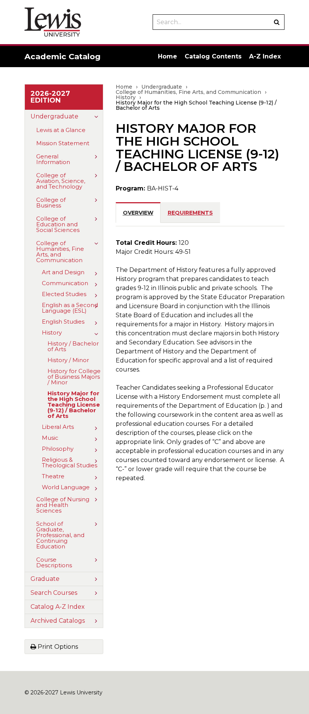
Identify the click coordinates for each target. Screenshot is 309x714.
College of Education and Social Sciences (58, 224)
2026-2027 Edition (50, 96)
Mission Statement (62, 143)
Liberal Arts (58, 426)
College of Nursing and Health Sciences (62, 505)
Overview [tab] (138, 212)
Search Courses (54, 592)
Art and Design (63, 272)
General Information (53, 159)
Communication (65, 283)
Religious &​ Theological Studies (69, 462)
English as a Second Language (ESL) (70, 307)
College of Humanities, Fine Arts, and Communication (60, 252)
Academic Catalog (62, 56)
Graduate (45, 578)
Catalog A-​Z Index (58, 606)
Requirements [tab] (190, 212)
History (52, 332)
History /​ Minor (68, 360)
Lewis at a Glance (61, 130)
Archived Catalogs (58, 620)
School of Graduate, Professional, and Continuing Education (60, 535)
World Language (66, 487)
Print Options (57, 646)
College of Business (51, 202)
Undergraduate (54, 116)
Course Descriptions (54, 562)
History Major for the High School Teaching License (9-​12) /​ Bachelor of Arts (73, 404)
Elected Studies (64, 294)
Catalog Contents (213, 56)
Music (50, 437)
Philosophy (57, 448)
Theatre (53, 476)
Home (167, 56)
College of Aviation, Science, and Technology (60, 181)
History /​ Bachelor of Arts (73, 346)
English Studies (63, 321)
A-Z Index (265, 56)
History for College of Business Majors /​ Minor (74, 376)
